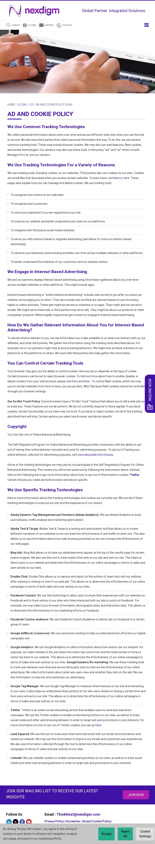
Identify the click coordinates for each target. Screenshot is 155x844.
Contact (67, 25)
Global (32, 25)
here (117, 178)
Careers (49, 25)
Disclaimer (73, 821)
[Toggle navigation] (146, 24)
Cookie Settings (145, 834)
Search (16, 25)
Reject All (125, 834)
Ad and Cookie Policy (96, 821)
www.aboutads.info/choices (95, 454)
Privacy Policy (54, 821)
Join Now (136, 795)
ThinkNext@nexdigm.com (78, 814)
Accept (106, 834)
